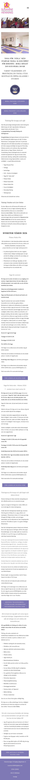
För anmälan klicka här (15, 378)
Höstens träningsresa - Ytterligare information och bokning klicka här (15, 604)
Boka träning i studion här (15, 102)
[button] (26, 23)
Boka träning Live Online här (15, 112)
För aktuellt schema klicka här (15, 753)
